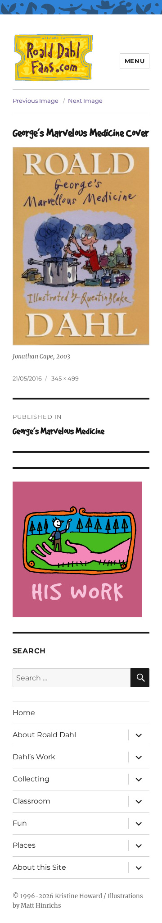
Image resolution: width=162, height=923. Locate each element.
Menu (134, 60)
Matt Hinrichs (41, 905)
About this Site (39, 867)
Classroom (31, 801)
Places (24, 845)
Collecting (31, 779)
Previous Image (35, 100)
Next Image (85, 100)
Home (24, 712)
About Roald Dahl (44, 734)
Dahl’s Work (34, 757)
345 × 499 (65, 378)
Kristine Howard (78, 896)
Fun (20, 823)
